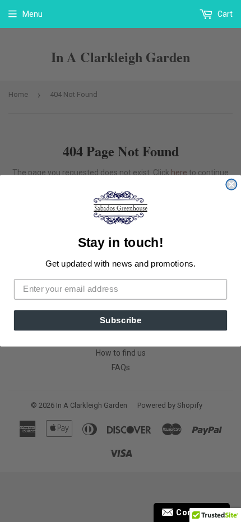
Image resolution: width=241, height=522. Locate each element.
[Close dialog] (231, 184)
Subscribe (121, 320)
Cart (224, 14)
